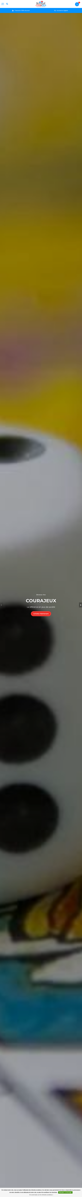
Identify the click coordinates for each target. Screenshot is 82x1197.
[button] (1, 604)
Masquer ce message (65, 1192)
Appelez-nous (41, 616)
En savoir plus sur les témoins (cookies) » (41, 1195)
